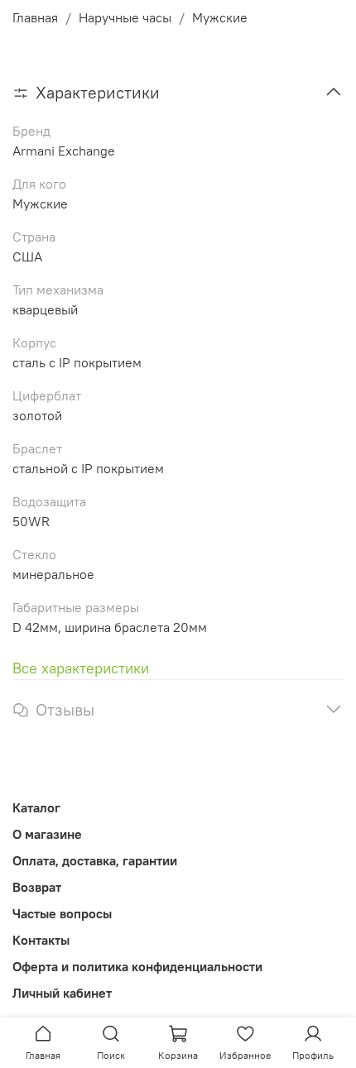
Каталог (36, 807)
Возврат (36, 887)
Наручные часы (125, 17)
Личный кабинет (62, 992)
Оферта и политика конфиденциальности (137, 966)
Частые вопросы (62, 913)
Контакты (41, 940)
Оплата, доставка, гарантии (94, 860)
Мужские (220, 17)
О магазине (47, 834)
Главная (35, 17)
